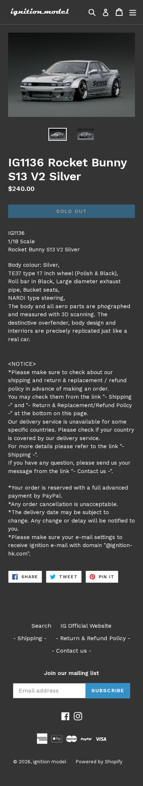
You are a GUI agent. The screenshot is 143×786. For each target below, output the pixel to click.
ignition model (49, 761)
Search (41, 625)
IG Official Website (85, 625)
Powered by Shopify (99, 761)
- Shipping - (30, 638)
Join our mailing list (71, 673)
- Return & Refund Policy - (93, 638)
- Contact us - (71, 650)
